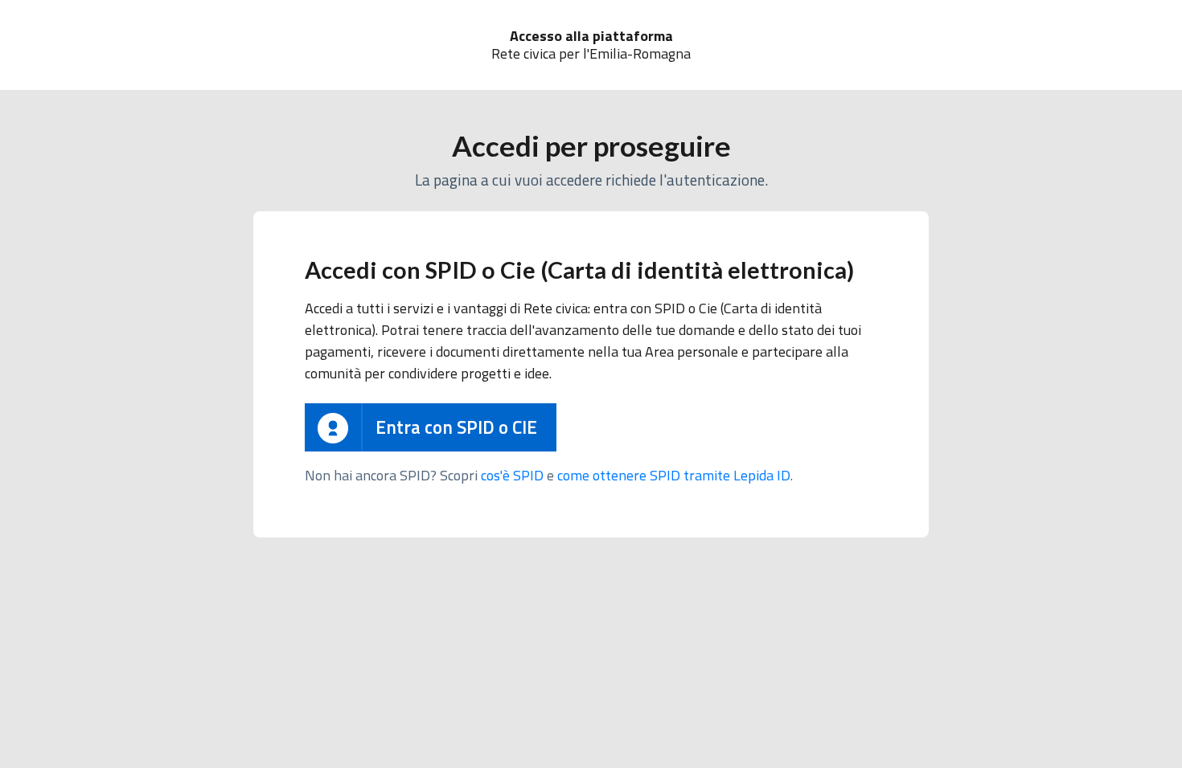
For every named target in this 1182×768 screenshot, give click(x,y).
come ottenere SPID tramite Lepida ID (673, 475)
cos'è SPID (512, 475)
